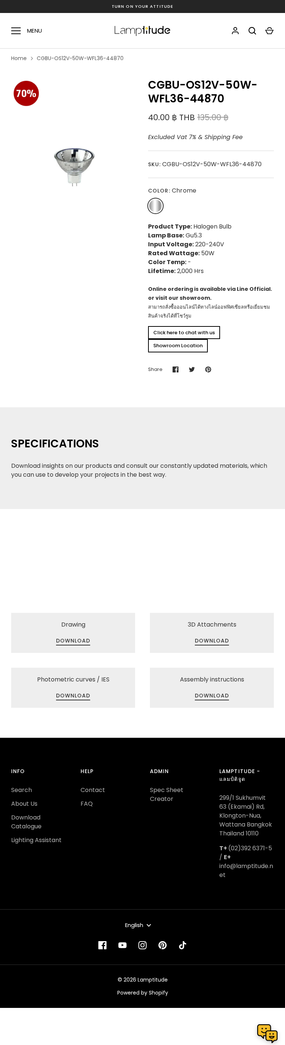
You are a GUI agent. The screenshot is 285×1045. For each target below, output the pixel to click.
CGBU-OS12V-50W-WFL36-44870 (80, 58)
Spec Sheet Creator (166, 794)
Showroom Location (178, 345)
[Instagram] (142, 945)
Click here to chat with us (184, 332)
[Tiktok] (182, 945)
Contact (93, 790)
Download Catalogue (26, 822)
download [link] (73, 640)
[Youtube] (122, 945)
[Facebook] (102, 945)
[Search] (252, 31)
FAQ (87, 803)
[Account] (235, 31)
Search (21, 790)
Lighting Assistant (36, 840)
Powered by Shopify (142, 992)
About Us (24, 803)
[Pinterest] (162, 945)
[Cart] (269, 31)
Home (19, 58)
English (134, 925)
